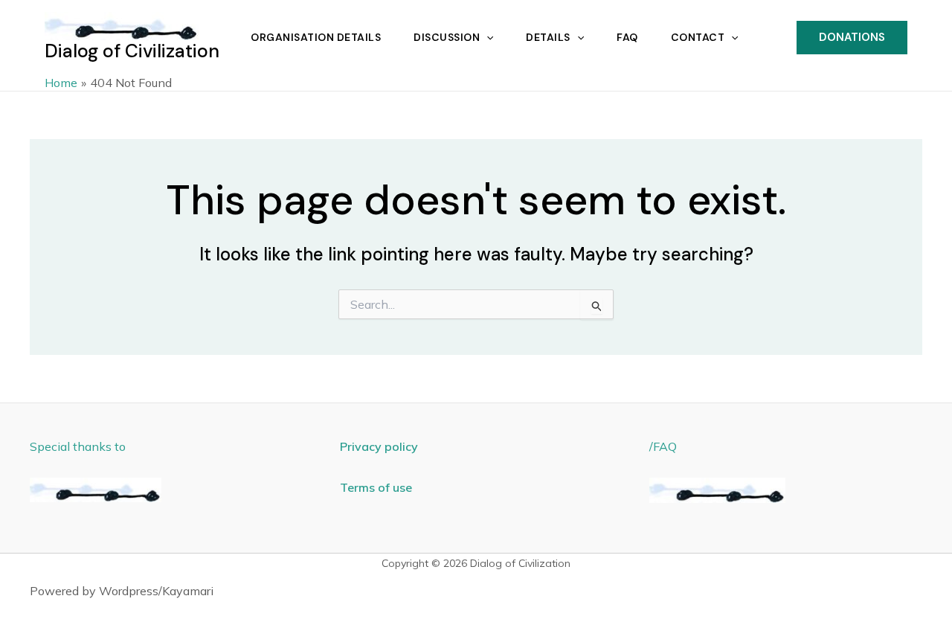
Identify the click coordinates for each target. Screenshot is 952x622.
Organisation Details (316, 37)
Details (548, 37)
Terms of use (376, 487)
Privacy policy (379, 446)
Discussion (447, 37)
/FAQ (663, 446)
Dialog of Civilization (132, 51)
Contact (698, 37)
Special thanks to (78, 446)
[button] (486, 37)
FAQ (627, 37)
